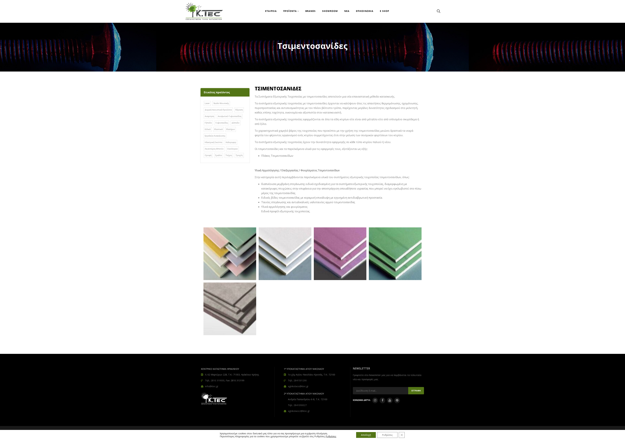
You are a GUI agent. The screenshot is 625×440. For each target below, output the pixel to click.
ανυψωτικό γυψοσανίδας (230, 116)
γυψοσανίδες (221, 122)
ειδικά (208, 129)
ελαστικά (218, 129)
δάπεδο (235, 122)
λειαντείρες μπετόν (214, 148)
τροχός (239, 155)
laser (207, 103)
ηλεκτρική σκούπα (213, 142)
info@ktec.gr (211, 386)
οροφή (208, 155)
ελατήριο (230, 129)
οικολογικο (232, 148)
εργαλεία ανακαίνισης (215, 135)
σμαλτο (218, 155)
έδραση (239, 109)
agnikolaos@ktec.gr (298, 386)
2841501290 (300, 380)
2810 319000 (217, 380)
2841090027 (300, 405)
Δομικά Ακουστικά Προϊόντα (218, 109)
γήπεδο (208, 122)
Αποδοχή (366, 434)
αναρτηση (209, 116)
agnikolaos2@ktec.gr (299, 411)
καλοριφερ (231, 142)
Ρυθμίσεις (331, 436)
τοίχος (229, 155)
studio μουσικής (221, 103)
